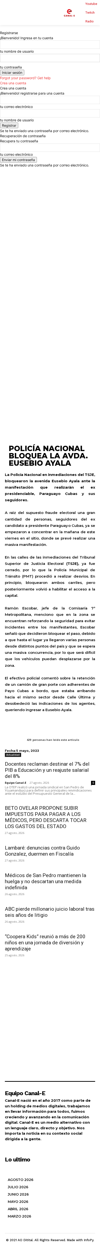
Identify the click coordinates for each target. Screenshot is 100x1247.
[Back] (1, 28)
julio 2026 (18, 1187)
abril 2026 (18, 1209)
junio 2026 (18, 1194)
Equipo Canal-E (15, 782)
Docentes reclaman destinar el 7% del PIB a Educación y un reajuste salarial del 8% (47, 770)
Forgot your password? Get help (25, 78)
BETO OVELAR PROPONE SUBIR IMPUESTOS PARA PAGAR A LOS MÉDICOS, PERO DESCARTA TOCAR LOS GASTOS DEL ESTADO (45, 817)
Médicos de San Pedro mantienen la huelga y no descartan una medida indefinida (45, 881)
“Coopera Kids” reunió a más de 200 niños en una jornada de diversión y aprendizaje (45, 943)
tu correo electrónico (16, 107)
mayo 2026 (18, 1201)
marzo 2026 (19, 1216)
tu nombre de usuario (17, 51)
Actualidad (13, 754)
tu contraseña (11, 67)
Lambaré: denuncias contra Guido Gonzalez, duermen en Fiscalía (42, 851)
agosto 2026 (20, 1180)
